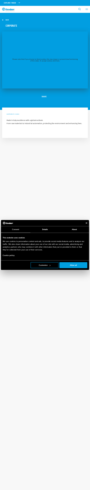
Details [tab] (45, 229)
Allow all (73, 265)
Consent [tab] (15, 229)
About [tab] (74, 229)
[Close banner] (86, 223)
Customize (43, 265)
